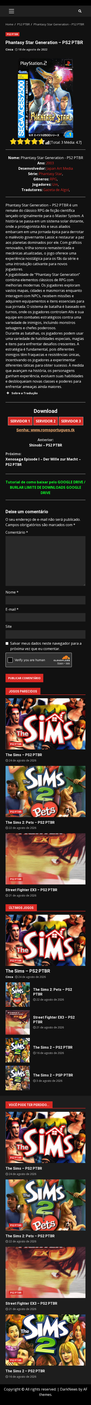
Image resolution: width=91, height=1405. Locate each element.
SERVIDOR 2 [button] (45, 421)
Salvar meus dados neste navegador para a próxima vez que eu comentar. (46, 646)
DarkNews (69, 1389)
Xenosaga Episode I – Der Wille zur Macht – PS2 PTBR (43, 459)
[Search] (80, 11)
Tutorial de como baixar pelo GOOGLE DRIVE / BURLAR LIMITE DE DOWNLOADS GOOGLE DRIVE (45, 487)
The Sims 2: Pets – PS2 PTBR (45, 791)
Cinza (9, 49)
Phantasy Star (50, 173)
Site (9, 626)
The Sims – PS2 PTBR (45, 723)
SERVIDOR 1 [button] (20, 421)
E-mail (12, 609)
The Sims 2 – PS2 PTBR (18, 1050)
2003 (50, 163)
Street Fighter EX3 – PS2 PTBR (45, 858)
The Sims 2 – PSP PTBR (18, 1078)
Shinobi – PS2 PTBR (45, 442)
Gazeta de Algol (56, 189)
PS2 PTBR (12, 34)
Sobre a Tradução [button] (24, 393)
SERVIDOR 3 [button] (71, 421)
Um (55, 184)
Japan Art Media (59, 168)
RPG (53, 179)
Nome (12, 592)
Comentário (17, 532)
